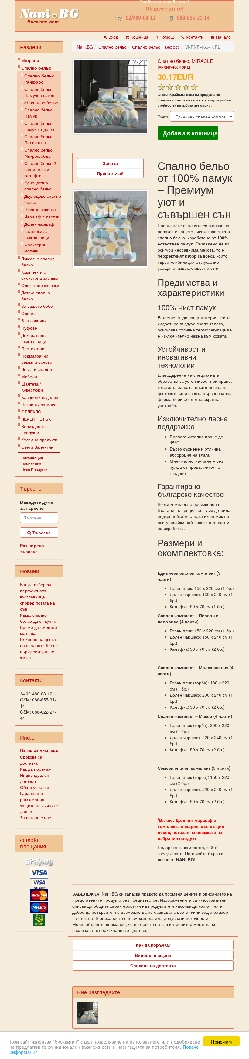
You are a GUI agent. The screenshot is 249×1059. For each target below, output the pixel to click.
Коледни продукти (39, 440)
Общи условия (34, 787)
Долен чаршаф (39, 224)
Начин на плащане (39, 751)
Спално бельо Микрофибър (38, 153)
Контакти (194, 37)
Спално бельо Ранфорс (39, 79)
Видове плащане (153, 955)
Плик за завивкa (40, 209)
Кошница (138, 37)
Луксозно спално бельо (38, 261)
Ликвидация (32, 458)
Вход (112, 37)
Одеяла (29, 313)
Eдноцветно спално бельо (38, 186)
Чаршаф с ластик (41, 217)
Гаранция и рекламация (32, 796)
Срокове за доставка (31, 760)
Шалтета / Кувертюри (32, 387)
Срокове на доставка (153, 965)
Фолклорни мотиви (35, 248)
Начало (223, 37)
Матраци (30, 60)
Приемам (221, 1041)
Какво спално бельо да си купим (38, 618)
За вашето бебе (37, 306)
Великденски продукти (34, 429)
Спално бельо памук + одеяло (40, 126)
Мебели (29, 376)
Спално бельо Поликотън (38, 139)
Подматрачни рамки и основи (36, 359)
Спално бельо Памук (38, 113)
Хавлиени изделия (39, 397)
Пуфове (29, 328)
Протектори (32, 348)
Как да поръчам (36, 769)
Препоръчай (110, 173)
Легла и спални (36, 369)
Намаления (31, 463)
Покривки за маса (38, 404)
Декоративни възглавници (34, 338)
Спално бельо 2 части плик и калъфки (40, 169)
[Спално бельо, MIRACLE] (110, 96)
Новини (29, 571)
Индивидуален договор (34, 778)
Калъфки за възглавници (36, 234)
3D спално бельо (41, 102)
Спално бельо (36, 68)
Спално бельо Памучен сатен (39, 92)
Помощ (166, 37)
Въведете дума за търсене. (36, 505)
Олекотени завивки (40, 285)
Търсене (41, 533)
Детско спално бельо (35, 296)
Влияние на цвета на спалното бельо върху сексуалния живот (39, 648)
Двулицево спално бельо (42, 199)
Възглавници (34, 320)
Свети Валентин (37, 447)
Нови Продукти (34, 469)
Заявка (110, 163)
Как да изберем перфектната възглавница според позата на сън (37, 596)
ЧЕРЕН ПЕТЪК (36, 419)
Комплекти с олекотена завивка (39, 275)
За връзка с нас (35, 817)
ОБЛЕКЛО (31, 412)
